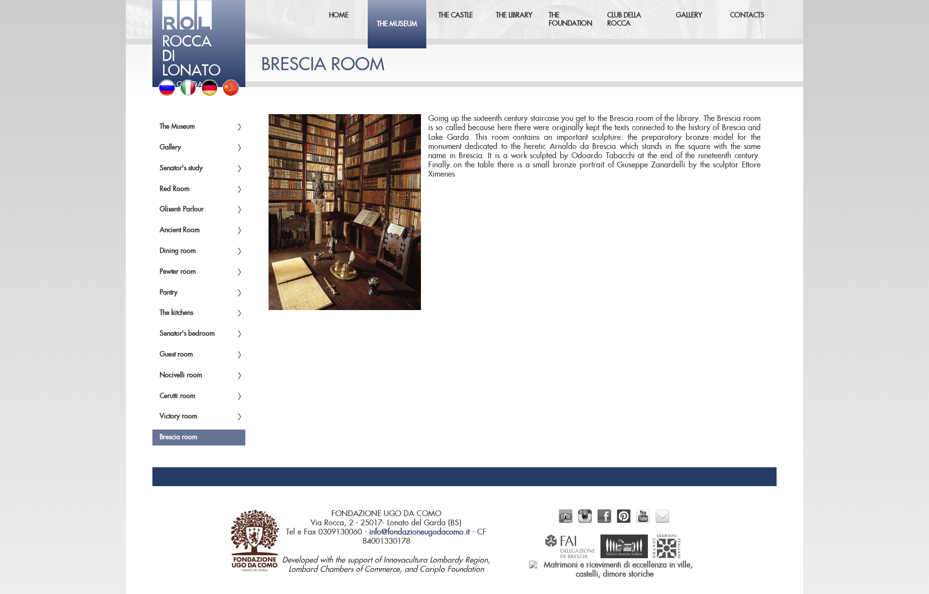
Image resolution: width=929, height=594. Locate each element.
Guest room (176, 354)
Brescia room (178, 437)
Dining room (178, 251)
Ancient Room (180, 230)
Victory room (178, 416)
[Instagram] (585, 520)
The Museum (177, 126)
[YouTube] (643, 520)
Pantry (169, 292)
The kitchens (176, 313)
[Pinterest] (623, 520)
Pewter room (178, 271)
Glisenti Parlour (182, 209)
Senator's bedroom (187, 333)
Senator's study (181, 168)
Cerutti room (177, 396)
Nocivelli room (181, 375)
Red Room (175, 189)
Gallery (170, 147)
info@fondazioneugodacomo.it (419, 532)
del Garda (191, 61)
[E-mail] (662, 520)
